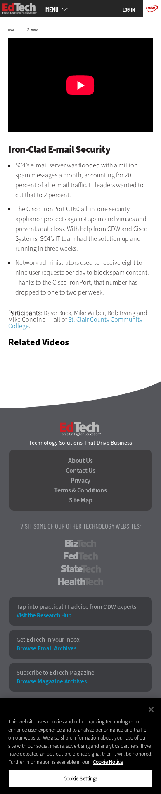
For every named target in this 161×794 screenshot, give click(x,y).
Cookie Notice (108, 762)
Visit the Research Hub (44, 616)
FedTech (81, 556)
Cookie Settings (81, 778)
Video (34, 30)
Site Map (80, 500)
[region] (80, 746)
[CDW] (152, 8)
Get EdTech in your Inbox (48, 640)
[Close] (151, 709)
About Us (80, 460)
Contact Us (80, 470)
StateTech (81, 569)
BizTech (80, 543)
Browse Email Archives (46, 649)
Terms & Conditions (80, 490)
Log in (129, 9)
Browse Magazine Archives (52, 682)
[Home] (19, 8)
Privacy (80, 480)
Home (11, 30)
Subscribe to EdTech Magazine (55, 673)
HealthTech (80, 581)
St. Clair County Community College (75, 322)
